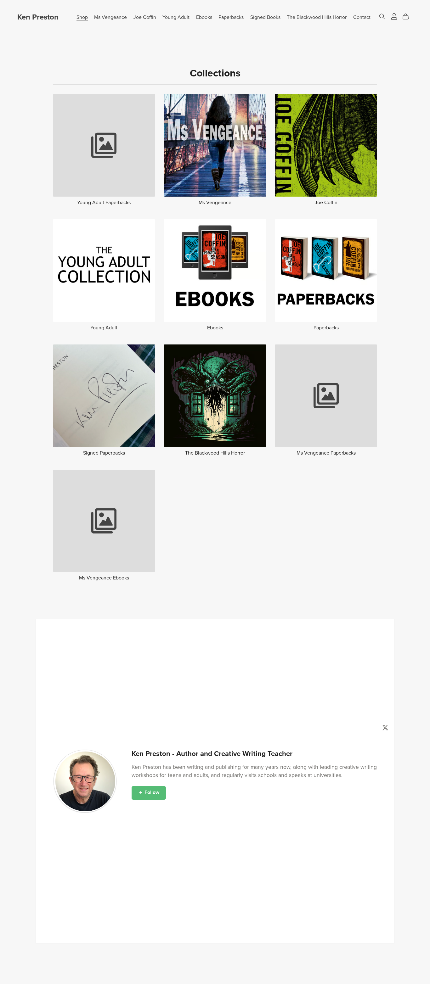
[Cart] (408, 17)
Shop (82, 17)
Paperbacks (231, 17)
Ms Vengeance (110, 17)
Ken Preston (38, 17)
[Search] (382, 17)
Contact (362, 17)
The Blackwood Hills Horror (317, 17)
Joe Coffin (144, 17)
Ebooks (204, 17)
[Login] (394, 16)
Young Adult (176, 17)
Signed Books (265, 17)
